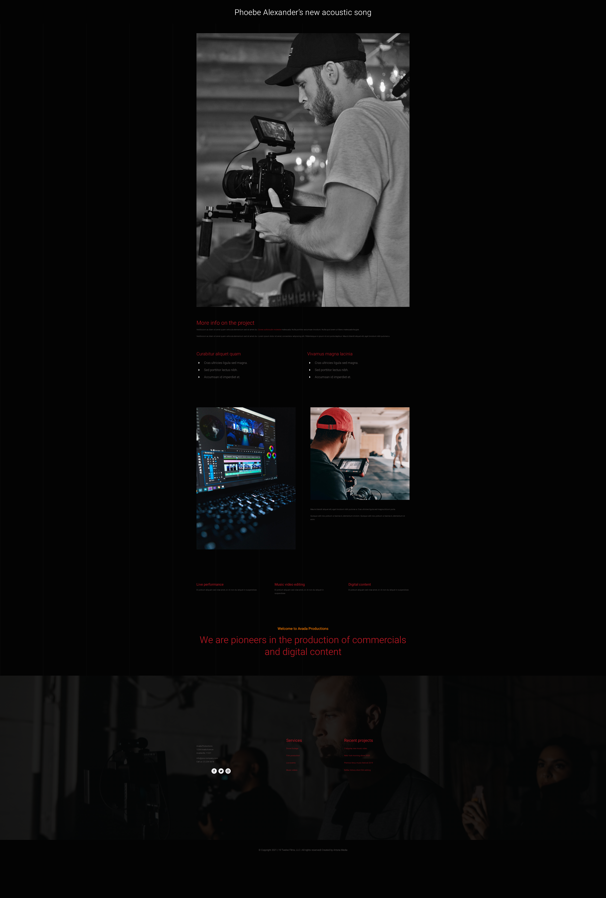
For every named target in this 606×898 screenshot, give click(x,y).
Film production (293, 755)
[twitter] (221, 771)
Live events (291, 762)
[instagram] (228, 771)
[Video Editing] (246, 408)
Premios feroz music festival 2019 (358, 762)
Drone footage (292, 748)
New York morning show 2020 (357, 755)
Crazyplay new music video (355, 748)
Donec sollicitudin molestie (269, 329)
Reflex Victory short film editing (357, 770)
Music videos (291, 770)
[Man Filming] (360, 408)
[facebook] (214, 771)
